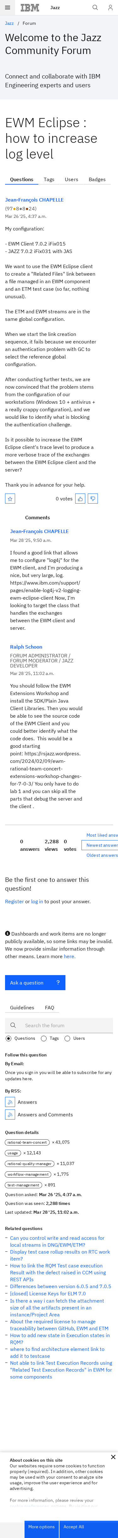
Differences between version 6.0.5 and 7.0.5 (60, 1286)
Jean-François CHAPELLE (34, 200)
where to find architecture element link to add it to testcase (57, 1352)
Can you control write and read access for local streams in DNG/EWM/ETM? (57, 1241)
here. (70, 956)
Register (14, 901)
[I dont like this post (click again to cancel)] (93, 499)
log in (37, 901)
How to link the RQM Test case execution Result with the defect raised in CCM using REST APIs (58, 1272)
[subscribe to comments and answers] (10, 1114)
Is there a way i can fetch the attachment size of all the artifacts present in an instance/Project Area (57, 1308)
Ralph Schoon (26, 647)
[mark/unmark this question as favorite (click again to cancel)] (10, 499)
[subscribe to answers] (10, 1102)
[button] (113, 1457)
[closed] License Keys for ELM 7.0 (48, 1293)
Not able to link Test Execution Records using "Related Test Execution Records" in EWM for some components (61, 1370)
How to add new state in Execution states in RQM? (60, 1338)
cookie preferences (29, 1506)
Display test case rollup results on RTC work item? (60, 1255)
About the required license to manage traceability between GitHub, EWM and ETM (59, 1324)
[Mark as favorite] (10, 499)
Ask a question (26, 982)
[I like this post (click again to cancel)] (80, 499)
